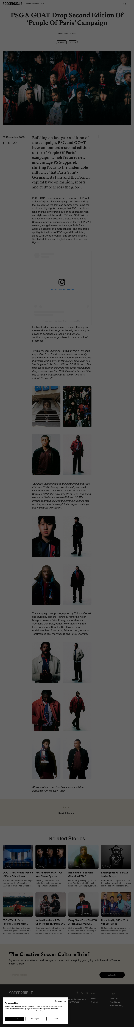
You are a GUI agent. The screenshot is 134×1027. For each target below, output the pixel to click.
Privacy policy (60, 1000)
